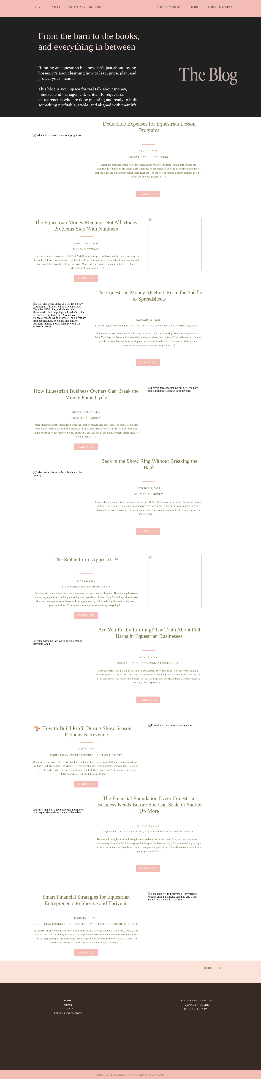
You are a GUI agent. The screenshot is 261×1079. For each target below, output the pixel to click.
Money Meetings (86, 249)
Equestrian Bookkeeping (148, 157)
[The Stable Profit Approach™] (175, 581)
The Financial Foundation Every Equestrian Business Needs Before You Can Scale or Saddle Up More (149, 804)
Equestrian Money (201, 325)
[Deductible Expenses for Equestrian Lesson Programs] (59, 160)
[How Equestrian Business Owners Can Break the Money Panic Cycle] (175, 413)
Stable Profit (169, 663)
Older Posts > (215, 968)
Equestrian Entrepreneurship (161, 325)
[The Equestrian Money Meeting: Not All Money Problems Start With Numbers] (175, 244)
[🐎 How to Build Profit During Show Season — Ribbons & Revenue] (175, 750)
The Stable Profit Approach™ (86, 559)
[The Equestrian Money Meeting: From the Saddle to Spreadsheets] (59, 329)
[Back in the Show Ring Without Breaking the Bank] (59, 497)
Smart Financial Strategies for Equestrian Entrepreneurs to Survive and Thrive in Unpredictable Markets (86, 903)
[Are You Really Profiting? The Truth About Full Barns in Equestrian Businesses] (59, 666)
